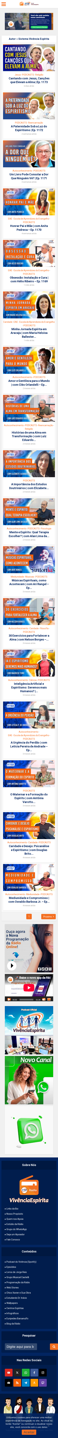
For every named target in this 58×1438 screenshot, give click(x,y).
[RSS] (17, 1383)
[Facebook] (34, 1372)
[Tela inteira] (49, 999)
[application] (29, 987)
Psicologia (46, 528)
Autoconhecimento (22, 171)
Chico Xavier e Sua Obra (18, 1292)
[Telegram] (26, 1383)
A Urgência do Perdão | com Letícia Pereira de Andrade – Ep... (29, 746)
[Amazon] (34, 1383)
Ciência (33, 680)
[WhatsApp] (26, 1372)
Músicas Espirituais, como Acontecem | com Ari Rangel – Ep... (29, 584)
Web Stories (12, 1287)
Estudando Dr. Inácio (16, 1298)
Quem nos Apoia (14, 1219)
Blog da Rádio (13, 1323)
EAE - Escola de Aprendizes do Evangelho (28, 219)
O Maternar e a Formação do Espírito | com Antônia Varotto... (29, 798)
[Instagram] (43, 1372)
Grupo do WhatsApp (16, 1229)
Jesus (18, 75)
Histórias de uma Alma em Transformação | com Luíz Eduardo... (29, 436)
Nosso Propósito (14, 1214)
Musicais (29, 577)
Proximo (47, 916)
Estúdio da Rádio (14, 1224)
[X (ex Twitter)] (17, 1372)
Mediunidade (17, 577)
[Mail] (9, 1383)
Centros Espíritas (15, 1308)
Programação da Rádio (18, 1282)
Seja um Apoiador (15, 1234)
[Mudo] (43, 999)
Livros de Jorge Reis (16, 1272)
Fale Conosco (13, 1239)
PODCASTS (28, 75)
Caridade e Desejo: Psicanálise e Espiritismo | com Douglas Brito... (29, 849)
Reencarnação (35, 123)
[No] (48, 1425)
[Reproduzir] (9, 999)
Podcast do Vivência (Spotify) (21, 1262)
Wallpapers (12, 1303)
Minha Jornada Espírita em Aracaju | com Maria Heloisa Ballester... (29, 332)
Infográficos (12, 1313)
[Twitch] (43, 1383)
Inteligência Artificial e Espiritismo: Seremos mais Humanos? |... (29, 687)
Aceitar (29, 1432)
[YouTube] (9, 1372)
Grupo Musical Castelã (17, 1277)
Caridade (7, 322)
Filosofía (44, 628)
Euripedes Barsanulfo (17, 1318)
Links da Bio (12, 1208)
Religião (39, 75)
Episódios (11, 1267)
